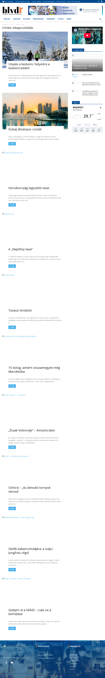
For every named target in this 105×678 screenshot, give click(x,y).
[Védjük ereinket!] (76, 76)
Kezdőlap (5, 24)
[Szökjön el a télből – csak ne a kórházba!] (35, 596)
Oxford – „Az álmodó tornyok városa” (29, 489)
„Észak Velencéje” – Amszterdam (31, 430)
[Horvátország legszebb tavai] (35, 170)
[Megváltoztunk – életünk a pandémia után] (87, 62)
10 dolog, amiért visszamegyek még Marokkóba (34, 369)
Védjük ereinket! (87, 75)
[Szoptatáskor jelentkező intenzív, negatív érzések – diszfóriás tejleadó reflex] (76, 93)
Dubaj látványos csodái (25, 129)
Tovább (12, 85)
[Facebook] (99, 1)
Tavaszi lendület (20, 310)
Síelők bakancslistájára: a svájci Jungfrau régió (30, 551)
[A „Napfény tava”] (35, 231)
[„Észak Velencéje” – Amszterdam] (35, 412)
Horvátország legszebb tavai (28, 188)
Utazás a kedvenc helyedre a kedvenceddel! (29, 66)
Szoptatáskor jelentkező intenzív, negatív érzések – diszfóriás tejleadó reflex (90, 93)
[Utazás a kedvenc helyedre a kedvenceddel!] (35, 50)
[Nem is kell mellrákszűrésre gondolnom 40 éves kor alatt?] (76, 85)
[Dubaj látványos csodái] (35, 111)
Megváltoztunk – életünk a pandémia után (85, 66)
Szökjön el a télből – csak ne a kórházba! (29, 612)
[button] (100, 18)
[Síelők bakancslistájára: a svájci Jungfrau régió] (35, 534)
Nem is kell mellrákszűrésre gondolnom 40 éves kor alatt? (91, 84)
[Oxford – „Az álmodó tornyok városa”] (35, 473)
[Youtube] (101, 1)
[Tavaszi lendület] (35, 292)
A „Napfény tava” (20, 249)
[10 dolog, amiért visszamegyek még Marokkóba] (35, 353)
